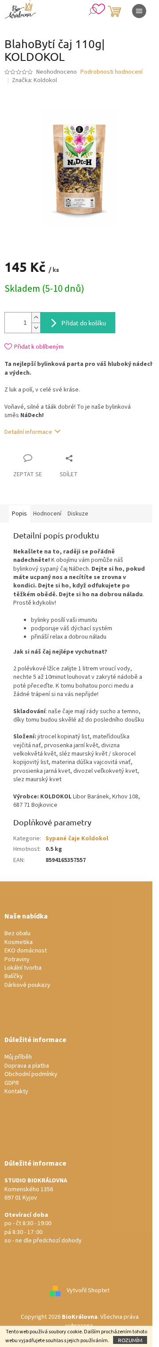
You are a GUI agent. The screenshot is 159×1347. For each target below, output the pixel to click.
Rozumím (130, 1339)
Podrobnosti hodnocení (111, 72)
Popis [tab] (19, 513)
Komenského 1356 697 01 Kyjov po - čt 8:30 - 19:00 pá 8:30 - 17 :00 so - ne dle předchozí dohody (43, 1211)
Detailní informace (28, 432)
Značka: (34, 80)
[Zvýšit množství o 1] (35, 317)
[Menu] (139, 11)
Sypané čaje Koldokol (76, 838)
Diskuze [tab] (78, 513)
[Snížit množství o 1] (35, 328)
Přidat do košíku (83, 323)
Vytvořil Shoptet (88, 1291)
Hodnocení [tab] (47, 513)
